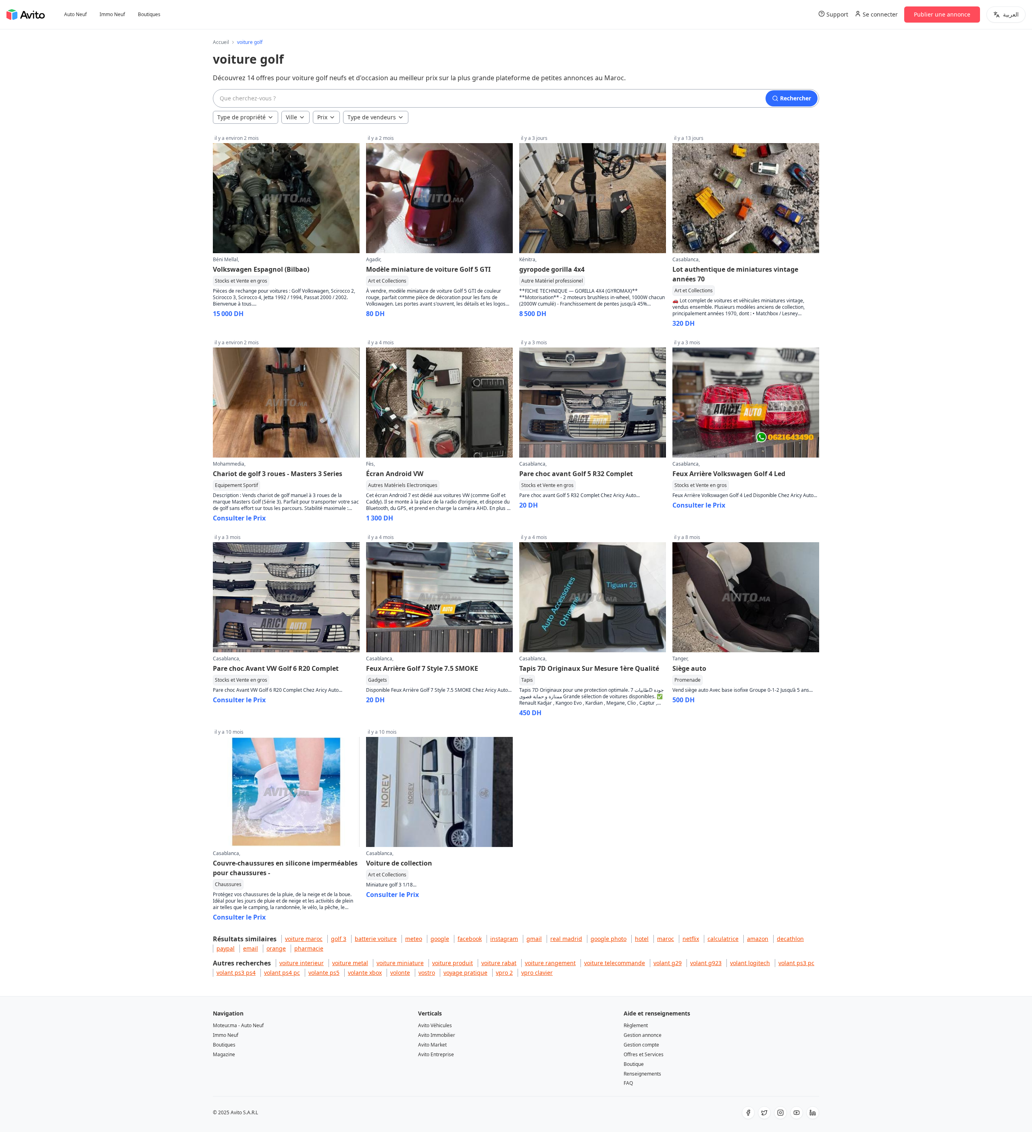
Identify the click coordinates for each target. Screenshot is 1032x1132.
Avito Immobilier (436, 1035)
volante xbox (365, 972)
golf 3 (338, 939)
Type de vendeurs (371, 117)
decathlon (790, 939)
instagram (504, 939)
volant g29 (667, 963)
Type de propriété (241, 117)
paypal (225, 948)
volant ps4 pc (282, 972)
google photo (608, 939)
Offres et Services (644, 1054)
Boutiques (149, 14)
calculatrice (723, 939)
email (250, 948)
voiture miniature (400, 963)
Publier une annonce (942, 14)
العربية (1011, 14)
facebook (470, 939)
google (440, 939)
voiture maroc (303, 939)
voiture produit (452, 963)
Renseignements (642, 1073)
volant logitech (750, 963)
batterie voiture (376, 939)
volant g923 (706, 963)
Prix (322, 117)
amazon (757, 939)
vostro (426, 972)
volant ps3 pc (796, 963)
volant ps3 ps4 (236, 972)
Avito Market (432, 1044)
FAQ (628, 1083)
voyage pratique (465, 972)
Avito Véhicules (435, 1025)
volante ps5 (323, 972)
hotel (642, 939)
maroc (665, 939)
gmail (534, 939)
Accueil (221, 42)
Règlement (636, 1025)
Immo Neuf (112, 14)
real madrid (566, 939)
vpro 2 (504, 972)
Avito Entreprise (436, 1054)
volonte (400, 972)
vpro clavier (537, 972)
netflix (690, 939)
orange (276, 948)
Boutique (634, 1064)
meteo (413, 939)
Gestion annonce (643, 1035)
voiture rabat (498, 963)
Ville (291, 117)
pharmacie (308, 948)
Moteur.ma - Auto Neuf (238, 1025)
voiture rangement (550, 963)
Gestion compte (641, 1044)
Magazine (224, 1054)
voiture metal (350, 963)
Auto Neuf (75, 14)
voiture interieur (301, 963)
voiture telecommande (614, 963)
